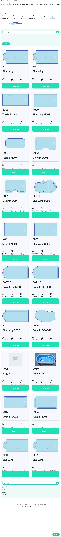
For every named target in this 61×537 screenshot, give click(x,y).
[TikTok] (38, 506)
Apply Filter (6, 43)
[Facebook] (25, 506)
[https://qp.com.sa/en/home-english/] (6, 4)
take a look (15, 86)
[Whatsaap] (22, 506)
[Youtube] (30, 506)
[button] (56, 534)
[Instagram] (35, 506)
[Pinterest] (33, 506)
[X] (27, 506)
